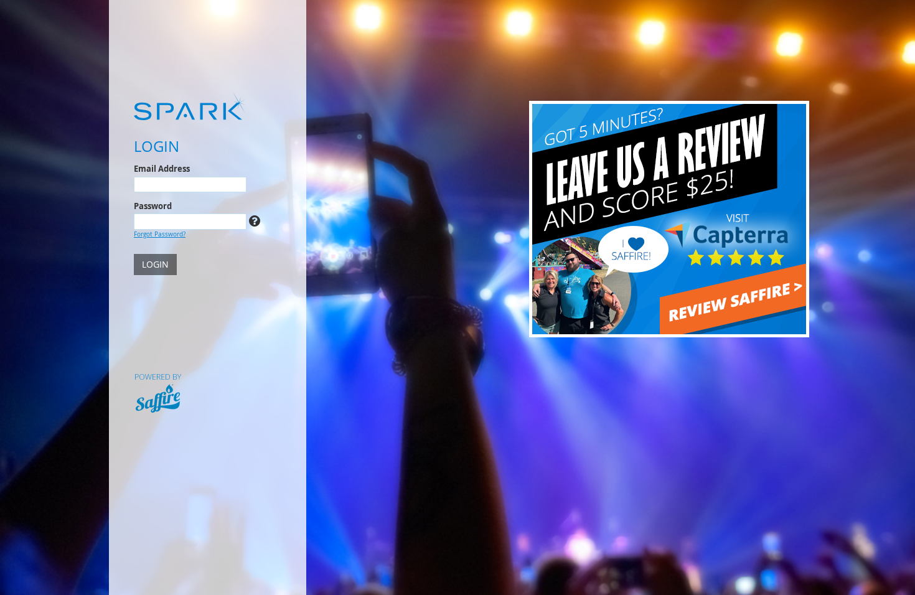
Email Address (162, 168)
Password (153, 206)
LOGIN (155, 264)
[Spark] (207, 105)
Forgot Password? (159, 234)
